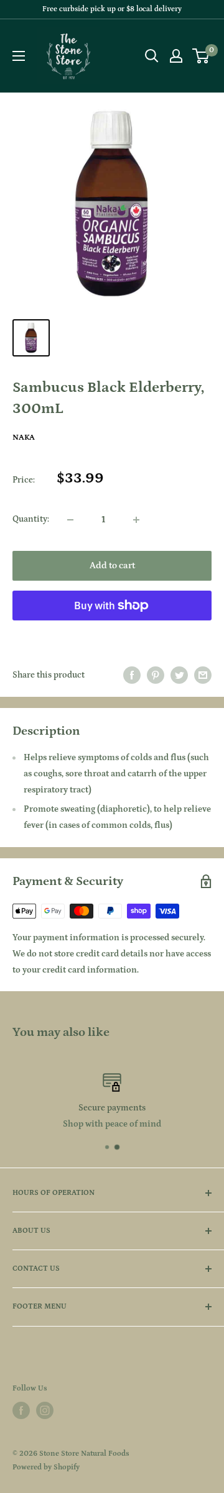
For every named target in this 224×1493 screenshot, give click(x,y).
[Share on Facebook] (132, 675)
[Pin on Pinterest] (155, 675)
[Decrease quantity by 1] (70, 520)
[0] (201, 55)
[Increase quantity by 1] (136, 520)
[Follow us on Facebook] (21, 1410)
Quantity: (30, 519)
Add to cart (112, 565)
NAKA (23, 437)
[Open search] (152, 56)
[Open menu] (18, 56)
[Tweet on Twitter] (179, 675)
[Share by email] (203, 675)
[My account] (176, 56)
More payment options (112, 633)
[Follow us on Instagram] (45, 1410)
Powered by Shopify (46, 1467)
